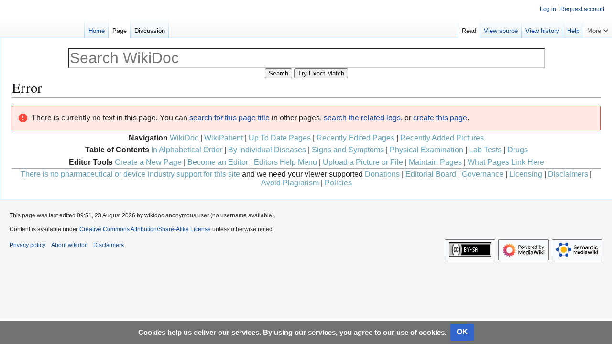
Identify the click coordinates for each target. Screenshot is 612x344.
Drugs (517, 150)
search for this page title (229, 118)
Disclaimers (568, 174)
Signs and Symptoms (348, 150)
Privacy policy (27, 245)
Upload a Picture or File (363, 162)
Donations (382, 174)
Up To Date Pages (280, 138)
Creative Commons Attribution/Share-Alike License (145, 229)
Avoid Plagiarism (290, 183)
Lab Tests (485, 150)
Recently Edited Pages (355, 138)
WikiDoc (184, 138)
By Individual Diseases (267, 150)
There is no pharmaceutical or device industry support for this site (130, 174)
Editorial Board (430, 174)
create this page (440, 118)
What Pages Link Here (506, 162)
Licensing (525, 174)
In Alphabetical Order (186, 150)
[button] (597, 28)
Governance (482, 174)
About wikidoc (69, 245)
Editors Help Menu (285, 162)
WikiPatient (223, 138)
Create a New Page (148, 162)
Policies (338, 183)
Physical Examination (426, 150)
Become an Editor (217, 162)
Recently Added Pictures (442, 138)
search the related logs (362, 118)
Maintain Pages (435, 162)
